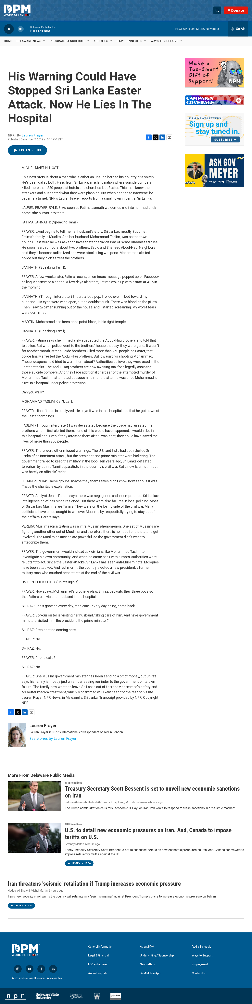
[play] (9, 29)
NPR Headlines (73, 782)
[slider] (27, 29)
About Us (101, 41)
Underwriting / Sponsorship (157, 955)
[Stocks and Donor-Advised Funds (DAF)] (214, 72)
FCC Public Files (97, 964)
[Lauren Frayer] (17, 735)
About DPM (147, 946)
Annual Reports (97, 973)
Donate (237, 10)
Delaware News (29, 41)
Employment (200, 964)
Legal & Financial (98, 955)
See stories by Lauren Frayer (53, 738)
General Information (100, 946)
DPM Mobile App (150, 973)
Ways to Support (164, 41)
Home (8, 41)
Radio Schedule (201, 946)
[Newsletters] (214, 129)
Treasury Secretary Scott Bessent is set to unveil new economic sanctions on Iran (152, 792)
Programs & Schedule (67, 41)
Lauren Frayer (33, 135)
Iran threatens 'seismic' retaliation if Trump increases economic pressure (94, 883)
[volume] (20, 28)
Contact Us (199, 973)
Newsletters (147, 964)
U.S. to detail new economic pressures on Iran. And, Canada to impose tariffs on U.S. (148, 834)
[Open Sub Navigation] (44, 41)
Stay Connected (129, 41)
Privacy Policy (54, 978)
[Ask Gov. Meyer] (214, 170)
